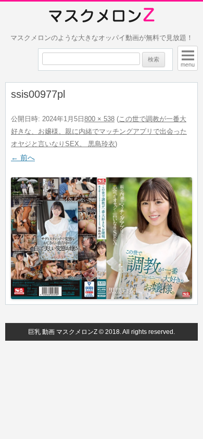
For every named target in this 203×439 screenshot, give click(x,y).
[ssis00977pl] (101, 238)
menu (188, 64)
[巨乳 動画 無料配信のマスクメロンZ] (102, 15)
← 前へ (23, 157)
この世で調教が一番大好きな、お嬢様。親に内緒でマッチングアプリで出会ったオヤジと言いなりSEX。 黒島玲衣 (99, 131)
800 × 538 (99, 119)
